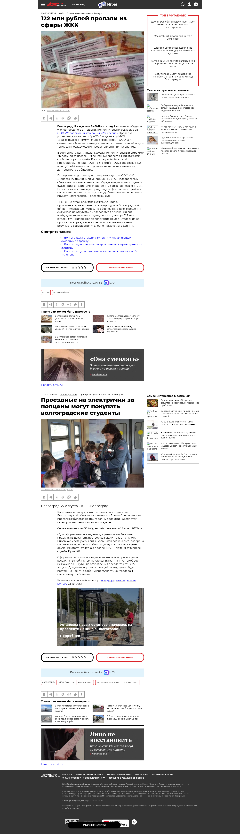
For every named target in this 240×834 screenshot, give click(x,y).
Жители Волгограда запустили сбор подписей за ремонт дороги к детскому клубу (72, 719)
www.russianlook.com (58, 110)
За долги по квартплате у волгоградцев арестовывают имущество (121, 329)
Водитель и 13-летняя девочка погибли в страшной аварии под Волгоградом (173, 77)
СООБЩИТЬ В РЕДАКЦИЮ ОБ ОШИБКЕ (126, 778)
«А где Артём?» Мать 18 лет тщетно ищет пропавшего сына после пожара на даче (178, 129)
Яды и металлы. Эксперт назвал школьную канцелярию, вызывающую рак (177, 140)
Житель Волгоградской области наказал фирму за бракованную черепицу (123, 318)
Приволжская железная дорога (57, 489)
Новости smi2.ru (52, 384)
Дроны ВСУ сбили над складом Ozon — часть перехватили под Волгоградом (173, 24)
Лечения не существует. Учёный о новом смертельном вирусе (178, 95)
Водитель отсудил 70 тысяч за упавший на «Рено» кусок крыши (72, 327)
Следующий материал (94, 825)
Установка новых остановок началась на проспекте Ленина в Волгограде (96, 627)
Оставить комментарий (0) (120, 267)
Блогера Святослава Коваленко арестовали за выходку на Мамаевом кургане (173, 50)
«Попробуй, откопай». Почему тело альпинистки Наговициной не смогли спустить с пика (179, 456)
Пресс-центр (141, 775)
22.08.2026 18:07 (49, 394)
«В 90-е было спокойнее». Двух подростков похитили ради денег (178, 423)
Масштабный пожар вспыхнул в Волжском (173, 37)
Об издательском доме (119, 775)
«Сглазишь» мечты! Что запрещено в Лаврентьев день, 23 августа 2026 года (173, 64)
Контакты (67, 775)
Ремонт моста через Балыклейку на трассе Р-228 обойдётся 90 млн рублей (124, 708)
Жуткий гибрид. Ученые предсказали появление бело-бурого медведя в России (180, 151)
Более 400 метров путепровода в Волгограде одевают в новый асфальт (72, 708)
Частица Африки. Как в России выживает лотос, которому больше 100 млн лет (179, 118)
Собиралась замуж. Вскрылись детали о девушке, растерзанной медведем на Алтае (177, 108)
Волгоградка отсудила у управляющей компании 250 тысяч (69, 318)
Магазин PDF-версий (162, 775)
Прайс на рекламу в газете (90, 775)
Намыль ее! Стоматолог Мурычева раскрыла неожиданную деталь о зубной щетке (178, 435)
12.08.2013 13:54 (48, 13)
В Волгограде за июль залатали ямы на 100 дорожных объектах (123, 717)
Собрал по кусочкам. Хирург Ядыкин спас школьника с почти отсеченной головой (180, 413)
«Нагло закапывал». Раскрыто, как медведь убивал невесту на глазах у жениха (179, 446)
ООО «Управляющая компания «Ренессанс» (87, 133)
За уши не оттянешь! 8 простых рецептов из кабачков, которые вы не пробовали (180, 403)
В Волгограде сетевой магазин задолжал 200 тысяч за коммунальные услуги (71, 339)
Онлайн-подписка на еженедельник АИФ (83, 778)
